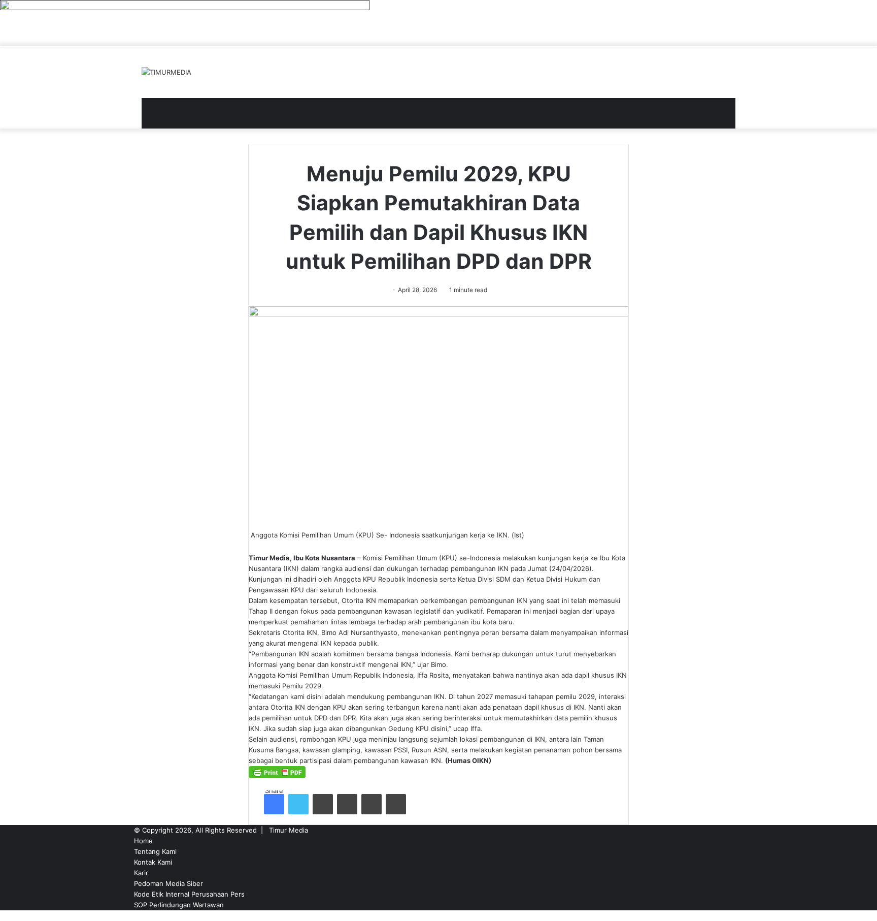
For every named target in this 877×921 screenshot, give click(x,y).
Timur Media (288, 830)
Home (143, 841)
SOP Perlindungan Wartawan (179, 905)
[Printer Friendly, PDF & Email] (277, 776)
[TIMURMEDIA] (166, 72)
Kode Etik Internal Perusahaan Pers (189, 894)
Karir (141, 873)
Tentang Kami (155, 851)
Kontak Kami (153, 862)
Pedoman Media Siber (168, 883)
